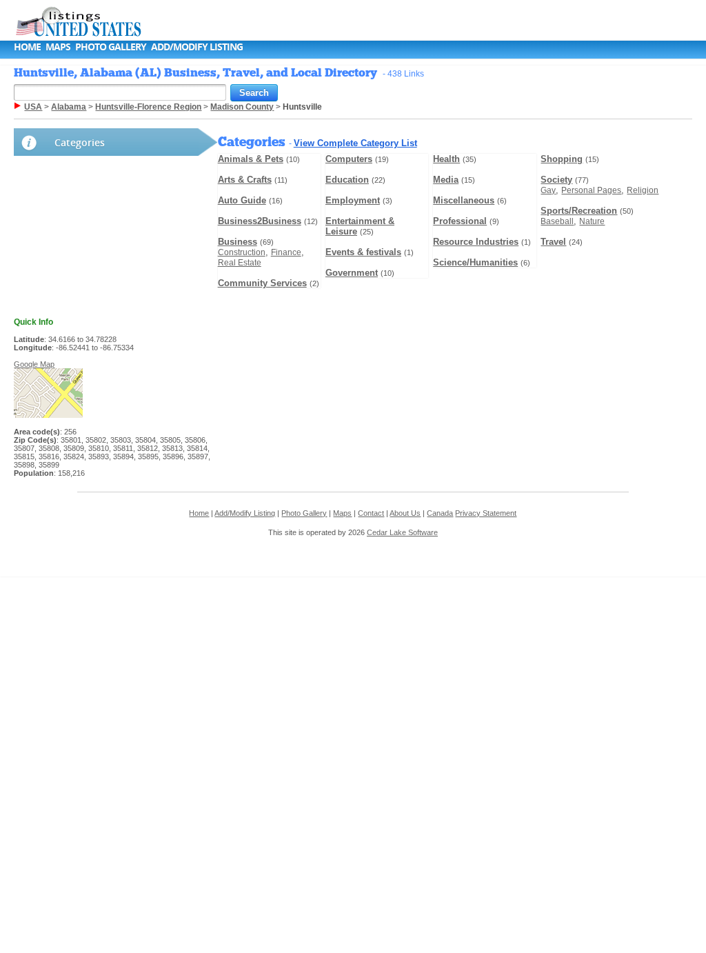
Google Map (34, 364)
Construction (241, 252)
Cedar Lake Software (402, 532)
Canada (440, 513)
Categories (79, 142)
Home (27, 46)
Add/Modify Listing (197, 46)
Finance (286, 252)
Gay (548, 190)
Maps (58, 46)
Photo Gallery (110, 46)
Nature (592, 221)
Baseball (557, 221)
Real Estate (239, 263)
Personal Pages (591, 190)
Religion (642, 190)
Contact (371, 513)
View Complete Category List (355, 143)
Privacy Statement (485, 513)
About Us (405, 513)
